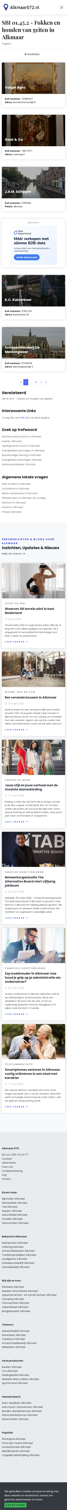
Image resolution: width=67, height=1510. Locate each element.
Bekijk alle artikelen (12, 553)
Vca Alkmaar (10, 1371)
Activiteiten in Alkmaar (16, 488)
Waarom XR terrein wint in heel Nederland (29, 611)
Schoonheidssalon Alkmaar (18, 1251)
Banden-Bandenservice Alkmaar (22, 1411)
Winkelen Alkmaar (13, 1287)
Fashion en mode (17, 780)
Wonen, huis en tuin (20, 692)
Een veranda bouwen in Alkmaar (31, 697)
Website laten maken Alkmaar (20, 1379)
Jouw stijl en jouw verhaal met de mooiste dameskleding (31, 787)
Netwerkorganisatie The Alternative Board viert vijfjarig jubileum (30, 881)
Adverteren (9, 1163)
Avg (4, 1175)
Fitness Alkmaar (12, 512)
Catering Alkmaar (13, 1247)
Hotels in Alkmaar (12, 507)
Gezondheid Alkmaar (15, 1215)
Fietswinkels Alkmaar (15, 1203)
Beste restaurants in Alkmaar (20, 493)
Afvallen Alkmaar (12, 1219)
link (23, 417)
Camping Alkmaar (13, 1299)
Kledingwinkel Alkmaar (15, 1375)
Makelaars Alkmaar (14, 1347)
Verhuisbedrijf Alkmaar (16, 1267)
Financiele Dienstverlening (25, 968)
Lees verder (15, 641)
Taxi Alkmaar (10, 1207)
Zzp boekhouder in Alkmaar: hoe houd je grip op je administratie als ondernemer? (33, 977)
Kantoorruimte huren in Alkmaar (21, 436)
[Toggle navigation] (61, 7)
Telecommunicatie (19, 1064)
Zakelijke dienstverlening (24, 872)
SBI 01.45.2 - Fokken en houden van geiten (27, 399)
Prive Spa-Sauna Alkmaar (17, 1443)
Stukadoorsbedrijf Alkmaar (18, 1263)
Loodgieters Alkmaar (14, 1259)
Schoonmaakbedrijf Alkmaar (19, 1343)
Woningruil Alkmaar (14, 1439)
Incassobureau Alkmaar (16, 1447)
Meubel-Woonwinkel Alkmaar (20, 1291)
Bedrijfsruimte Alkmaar (16, 1451)
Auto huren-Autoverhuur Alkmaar (22, 1407)
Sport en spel (15, 603)
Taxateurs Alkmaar (13, 1339)
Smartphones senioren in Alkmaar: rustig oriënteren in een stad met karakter (33, 1073)
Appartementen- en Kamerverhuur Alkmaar (29, 1295)
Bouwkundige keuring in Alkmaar (21, 455)
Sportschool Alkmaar (15, 1383)
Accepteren (15, 1505)
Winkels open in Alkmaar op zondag (23, 498)
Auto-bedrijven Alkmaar (16, 1403)
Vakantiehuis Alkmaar (15, 1307)
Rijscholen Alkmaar (13, 1199)
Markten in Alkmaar (14, 502)
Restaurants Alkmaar (15, 1243)
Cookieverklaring (12, 1171)
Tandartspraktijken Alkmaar (19, 1255)
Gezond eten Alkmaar (15, 1223)
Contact (7, 1159)
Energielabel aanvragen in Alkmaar (23, 450)
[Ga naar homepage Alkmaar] (20, 7)
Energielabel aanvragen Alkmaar (22, 460)
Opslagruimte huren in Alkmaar (21, 446)
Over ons (7, 1167)
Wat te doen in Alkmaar (16, 484)
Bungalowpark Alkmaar (16, 1311)
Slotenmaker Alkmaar (15, 1419)
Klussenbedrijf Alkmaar (16, 1331)
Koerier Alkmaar (12, 441)
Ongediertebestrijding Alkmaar (21, 1455)
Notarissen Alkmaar (14, 1335)
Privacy (6, 1179)
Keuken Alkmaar (12, 1367)
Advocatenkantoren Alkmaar (20, 1415)
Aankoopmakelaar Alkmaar (19, 464)
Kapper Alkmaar (12, 1211)
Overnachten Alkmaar (15, 1303)
